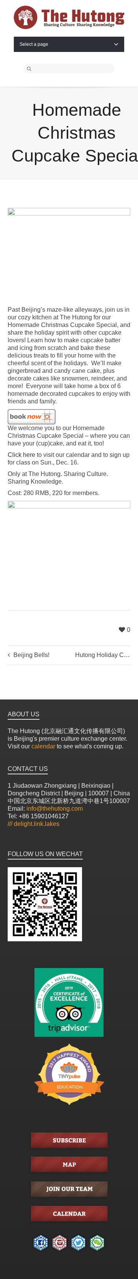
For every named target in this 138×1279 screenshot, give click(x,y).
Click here (21, 455)
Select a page (34, 44)
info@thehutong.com (54, 808)
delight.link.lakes (33, 824)
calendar (43, 746)
